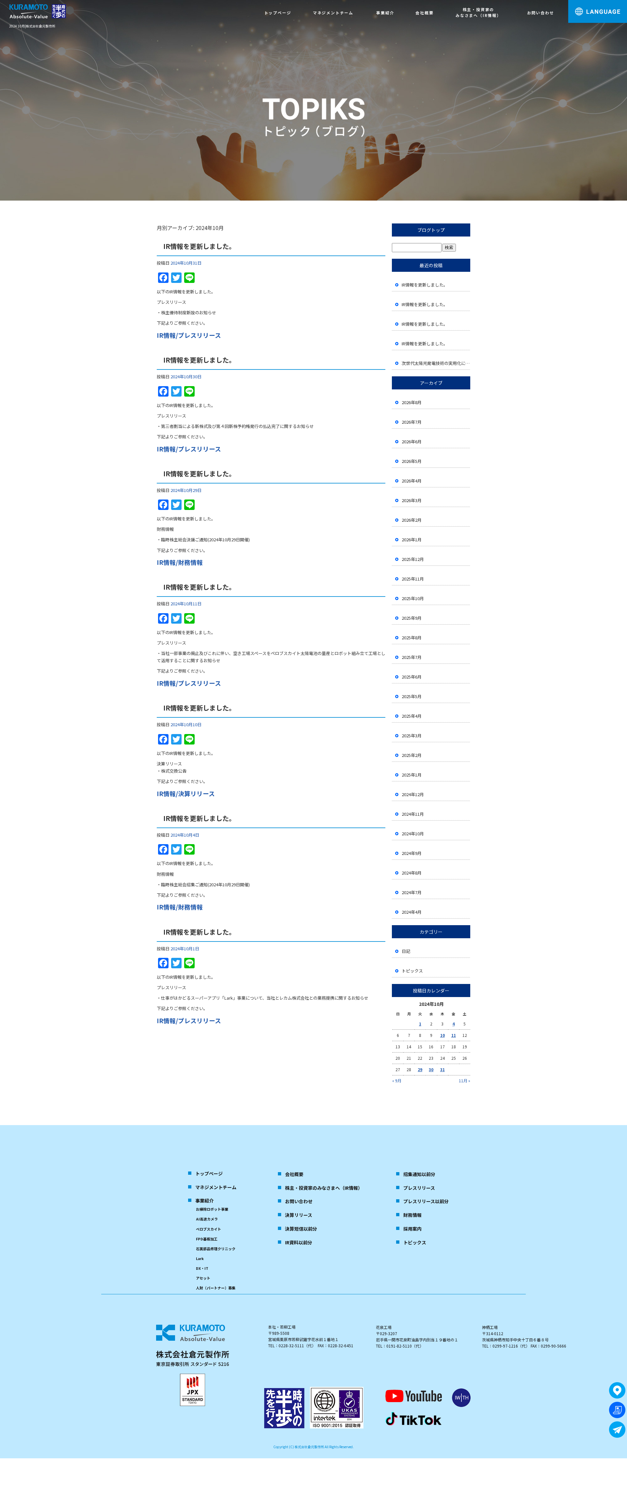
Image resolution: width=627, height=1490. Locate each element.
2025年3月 (412, 735)
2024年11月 (413, 814)
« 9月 (396, 1080)
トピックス (412, 971)
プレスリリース (419, 1188)
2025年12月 (413, 559)
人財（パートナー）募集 (215, 1288)
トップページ (277, 12)
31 (442, 1069)
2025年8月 (412, 637)
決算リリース (298, 1215)
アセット (203, 1278)
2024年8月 (412, 873)
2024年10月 (413, 833)
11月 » (464, 1080)
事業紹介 (385, 12)
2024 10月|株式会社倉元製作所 (32, 26)
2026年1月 (412, 539)
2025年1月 (412, 775)
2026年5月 (412, 461)
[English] (604, 30)
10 (442, 1035)
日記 (406, 951)
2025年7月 (412, 657)
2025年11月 (413, 579)
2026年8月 (412, 402)
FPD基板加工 (206, 1239)
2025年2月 (412, 755)
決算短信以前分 (301, 1228)
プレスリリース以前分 (426, 1201)
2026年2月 (412, 520)
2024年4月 (412, 912)
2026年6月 (412, 441)
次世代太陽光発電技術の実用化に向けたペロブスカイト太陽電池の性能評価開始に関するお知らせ (436, 363)
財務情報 (412, 1215)
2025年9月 (412, 618)
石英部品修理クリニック (215, 1249)
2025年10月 (413, 598)
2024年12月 (413, 794)
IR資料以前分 (298, 1242)
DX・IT (202, 1268)
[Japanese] (593, 30)
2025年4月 (412, 716)
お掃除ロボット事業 (212, 1209)
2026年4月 (412, 481)
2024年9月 (412, 853)
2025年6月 (412, 677)
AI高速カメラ (207, 1219)
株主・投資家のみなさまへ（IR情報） (478, 12)
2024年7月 (412, 892)
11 (453, 1035)
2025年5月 (412, 696)
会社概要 (424, 12)
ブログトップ (431, 230)
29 (420, 1069)
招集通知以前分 (419, 1174)
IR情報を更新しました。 (199, 246)
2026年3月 (412, 500)
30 (431, 1069)
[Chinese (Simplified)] (615, 30)
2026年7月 (412, 422)
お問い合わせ (540, 12)
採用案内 (412, 1228)
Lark (200, 1258)
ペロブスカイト (208, 1229)
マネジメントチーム (333, 12)
